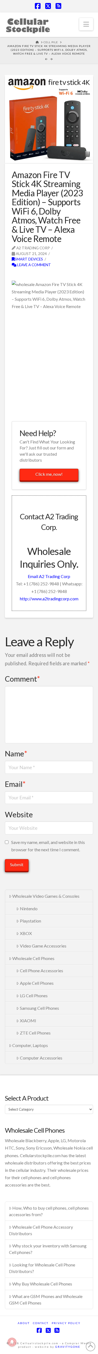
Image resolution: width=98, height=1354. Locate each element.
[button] (86, 24)
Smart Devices (28, 259)
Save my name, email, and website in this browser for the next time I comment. (48, 846)
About (24, 1323)
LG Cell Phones (34, 995)
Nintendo (29, 908)
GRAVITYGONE (67, 1346)
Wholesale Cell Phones (33, 958)
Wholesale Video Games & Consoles (45, 896)
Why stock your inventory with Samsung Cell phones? (48, 1249)
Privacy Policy (66, 1323)
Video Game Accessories (43, 945)
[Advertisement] (49, 365)
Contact (40, 1323)
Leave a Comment (33, 264)
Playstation (30, 920)
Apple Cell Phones (37, 983)
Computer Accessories (41, 1057)
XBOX (26, 933)
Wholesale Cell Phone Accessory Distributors (41, 1230)
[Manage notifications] (12, 1342)
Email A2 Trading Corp (49, 576)
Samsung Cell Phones (39, 1008)
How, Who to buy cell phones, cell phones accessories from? (49, 1211)
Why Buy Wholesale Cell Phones (42, 1283)
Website (19, 814)
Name (16, 753)
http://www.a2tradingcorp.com (49, 598)
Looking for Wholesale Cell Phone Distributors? (42, 1268)
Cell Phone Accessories (41, 970)
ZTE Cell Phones (35, 1032)
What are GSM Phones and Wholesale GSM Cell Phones (46, 1299)
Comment (22, 678)
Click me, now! (49, 474)
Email (15, 784)
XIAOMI (28, 1020)
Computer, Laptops (30, 1045)
